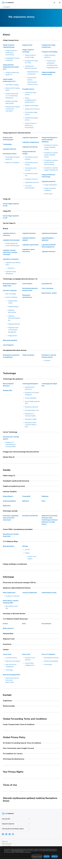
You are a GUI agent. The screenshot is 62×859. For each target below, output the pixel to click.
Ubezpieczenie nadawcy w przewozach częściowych (12, 109)
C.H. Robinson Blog (10, 541)
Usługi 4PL (7, 211)
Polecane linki (6, 819)
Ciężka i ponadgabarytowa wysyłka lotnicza (30, 100)
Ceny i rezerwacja (47, 288)
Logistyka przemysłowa (49, 233)
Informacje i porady (10, 511)
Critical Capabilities (30, 398)
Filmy (43, 501)
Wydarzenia (7, 506)
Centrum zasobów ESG (29, 592)
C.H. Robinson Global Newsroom (15, 619)
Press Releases (46, 623)
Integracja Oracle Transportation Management (13, 330)
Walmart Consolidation (12, 162)
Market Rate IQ (9, 457)
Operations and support (12, 661)
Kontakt (7, 695)
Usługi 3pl (6, 199)
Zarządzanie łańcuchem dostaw (15, 350)
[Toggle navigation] (59, 2)
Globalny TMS (7, 390)
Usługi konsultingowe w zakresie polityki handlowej (49, 140)
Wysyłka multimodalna (31, 105)
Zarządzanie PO (47, 284)
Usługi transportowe (11, 40)
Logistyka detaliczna (48, 251)
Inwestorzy (7, 644)
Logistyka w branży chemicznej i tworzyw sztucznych (10, 252)
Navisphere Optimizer (31, 407)
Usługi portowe (27, 45)
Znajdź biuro (7, 701)
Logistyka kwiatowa (29, 233)
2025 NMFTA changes (12, 85)
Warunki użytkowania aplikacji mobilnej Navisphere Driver (30, 799)
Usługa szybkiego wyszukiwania (15, 564)
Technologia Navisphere (30, 384)
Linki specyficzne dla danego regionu (13, 828)
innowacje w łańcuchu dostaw (14, 613)
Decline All (54, 856)
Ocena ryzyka (48, 194)
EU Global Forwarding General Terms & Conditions (22, 743)
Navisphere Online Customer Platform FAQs (30, 425)
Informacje (8, 576)
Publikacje (45, 496)
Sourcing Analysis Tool (32, 410)
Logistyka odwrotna (9, 149)
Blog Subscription (8, 546)
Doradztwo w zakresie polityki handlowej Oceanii (51, 155)
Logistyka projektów (48, 181)
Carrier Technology (10, 432)
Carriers (27, 549)
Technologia (9, 373)
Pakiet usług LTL (9, 475)
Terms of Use (10, 785)
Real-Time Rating (10, 294)
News (24, 623)
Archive (5, 623)
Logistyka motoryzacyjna (11, 240)
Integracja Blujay (13, 306)
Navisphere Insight (30, 419)
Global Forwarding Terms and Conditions (25, 718)
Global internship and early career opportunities (12, 680)
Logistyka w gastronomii (30, 245)
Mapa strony (5, 841)
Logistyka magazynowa (30, 137)
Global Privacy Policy (14, 737)
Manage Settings (36, 856)
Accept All (46, 856)
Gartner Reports (9, 223)
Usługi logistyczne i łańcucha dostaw (17, 133)
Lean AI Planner (27, 284)
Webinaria (25, 501)
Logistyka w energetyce (11, 259)
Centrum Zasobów (10, 491)
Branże (5, 228)
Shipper (27, 553)
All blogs (25, 546)
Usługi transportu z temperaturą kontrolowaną (11, 53)
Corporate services (11, 658)
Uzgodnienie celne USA (32, 182)
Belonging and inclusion (51, 658)
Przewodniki (26, 496)
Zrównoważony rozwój (49, 592)
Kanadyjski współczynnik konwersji (16, 481)
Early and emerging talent (11, 674)
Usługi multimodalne (50, 185)
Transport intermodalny (49, 52)
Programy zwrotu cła (31, 179)
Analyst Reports (8, 496)
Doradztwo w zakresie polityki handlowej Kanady (51, 147)
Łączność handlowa (11, 297)
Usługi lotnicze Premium (32, 109)
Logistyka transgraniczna (30, 142)
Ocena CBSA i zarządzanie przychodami (18, 529)
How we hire (26, 654)
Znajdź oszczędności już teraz (14, 486)
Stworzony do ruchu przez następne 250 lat (19, 582)
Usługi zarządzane (28, 355)
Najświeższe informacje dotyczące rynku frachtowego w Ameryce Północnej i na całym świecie (50, 520)
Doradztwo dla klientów (30, 516)
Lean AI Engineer (8, 345)
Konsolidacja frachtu (9, 154)
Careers (6, 649)
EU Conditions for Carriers (13, 754)
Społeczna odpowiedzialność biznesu (17, 588)
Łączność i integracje (10, 290)
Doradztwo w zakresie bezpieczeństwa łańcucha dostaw (51, 162)
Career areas (7, 654)
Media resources (8, 628)
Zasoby (6, 469)
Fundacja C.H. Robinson (12, 596)
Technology (9, 670)
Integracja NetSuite (14, 324)
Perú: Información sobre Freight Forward (18, 748)
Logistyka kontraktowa (30, 147)
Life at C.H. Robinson (48, 654)
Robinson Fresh (9, 639)
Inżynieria (47, 360)
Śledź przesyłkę (9, 706)
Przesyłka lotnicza (28, 89)
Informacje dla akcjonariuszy (13, 759)
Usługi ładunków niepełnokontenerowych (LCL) (11, 67)
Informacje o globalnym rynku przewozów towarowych (11, 518)
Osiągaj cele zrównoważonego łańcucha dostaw (21, 452)
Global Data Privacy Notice (18, 850)
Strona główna (6, 7)
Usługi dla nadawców (8, 824)
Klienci (6, 34)
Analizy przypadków (9, 501)
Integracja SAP (12, 335)
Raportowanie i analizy (49, 293)
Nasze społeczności (9, 592)
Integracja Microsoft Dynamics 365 (14, 318)
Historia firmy (8, 633)
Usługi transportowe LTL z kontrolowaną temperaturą (11, 96)
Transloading (7, 144)
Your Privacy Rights (13, 771)
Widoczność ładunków (10, 340)
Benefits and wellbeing (51, 661)
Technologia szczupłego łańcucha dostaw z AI (20, 279)
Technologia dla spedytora (13, 379)
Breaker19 (11, 268)
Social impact (48, 664)
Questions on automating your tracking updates (10, 444)
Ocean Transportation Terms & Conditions (19, 724)
